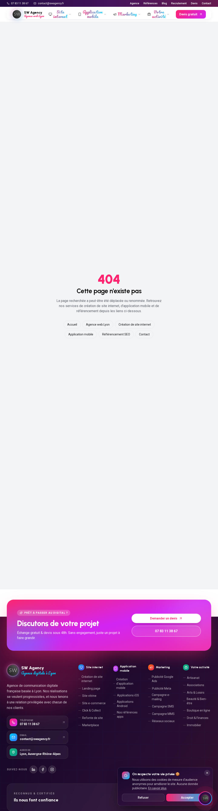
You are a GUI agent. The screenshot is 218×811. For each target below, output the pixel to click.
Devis (194, 3)
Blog (164, 3)
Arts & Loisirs (195, 692)
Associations (195, 685)
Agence (134, 3)
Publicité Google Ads (162, 679)
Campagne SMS (163, 706)
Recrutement (179, 3)
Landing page (91, 688)
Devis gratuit (188, 14)
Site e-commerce (94, 703)
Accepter (187, 797)
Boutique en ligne (198, 710)
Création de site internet (135, 324)
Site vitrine (89, 695)
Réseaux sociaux (163, 721)
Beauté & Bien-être (197, 701)
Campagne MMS (163, 714)
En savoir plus (157, 788)
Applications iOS (128, 695)
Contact (206, 3)
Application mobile (80, 334)
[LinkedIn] (33, 769)
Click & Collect (91, 710)
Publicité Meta (161, 688)
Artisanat (193, 678)
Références (150, 3)
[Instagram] (52, 769)
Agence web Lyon (98, 324)
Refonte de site (92, 718)
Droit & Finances (197, 718)
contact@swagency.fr (51, 3)
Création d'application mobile (124, 684)
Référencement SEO (116, 334)
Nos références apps (127, 714)
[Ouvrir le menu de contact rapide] (205, 798)
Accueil (72, 324)
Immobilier (194, 725)
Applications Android (125, 704)
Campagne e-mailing (161, 697)
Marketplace (90, 725)
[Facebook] (43, 769)
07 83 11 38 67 (20, 3)
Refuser (143, 797)
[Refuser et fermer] (207, 773)
